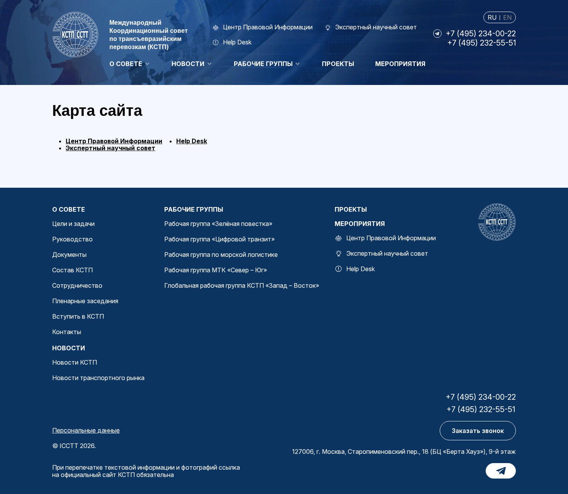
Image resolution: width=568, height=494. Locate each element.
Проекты (338, 64)
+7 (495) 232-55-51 (481, 43)
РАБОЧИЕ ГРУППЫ (193, 209)
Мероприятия (400, 64)
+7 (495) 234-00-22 (481, 33)
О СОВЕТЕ (68, 209)
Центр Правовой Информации (114, 141)
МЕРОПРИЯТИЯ (360, 223)
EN (507, 17)
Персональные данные (86, 430)
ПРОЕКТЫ (351, 209)
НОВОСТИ (68, 348)
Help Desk (191, 141)
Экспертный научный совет (110, 148)
